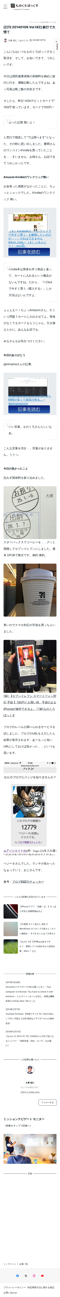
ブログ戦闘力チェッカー (28, 881)
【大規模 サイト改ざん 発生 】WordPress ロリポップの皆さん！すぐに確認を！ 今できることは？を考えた (38, 929)
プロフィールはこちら (30, 1092)
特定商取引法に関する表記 (41, 1287)
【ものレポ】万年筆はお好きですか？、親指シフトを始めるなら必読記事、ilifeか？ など (37, 946)
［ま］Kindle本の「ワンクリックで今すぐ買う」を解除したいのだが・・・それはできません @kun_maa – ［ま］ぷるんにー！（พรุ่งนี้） (30, 238)
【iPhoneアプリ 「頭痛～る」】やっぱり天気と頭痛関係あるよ (38, 908)
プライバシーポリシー (15, 1287)
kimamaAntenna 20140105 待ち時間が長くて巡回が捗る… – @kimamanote (29, 399)
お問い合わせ (10, 1292)
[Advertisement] (30, 1216)
